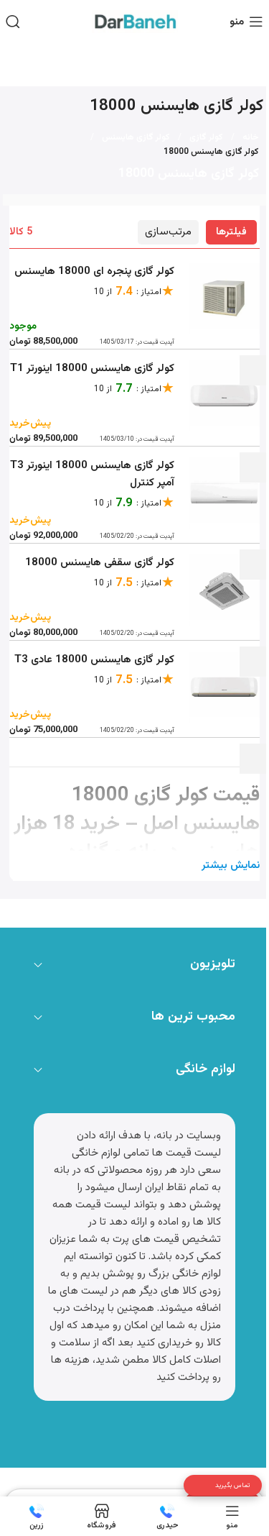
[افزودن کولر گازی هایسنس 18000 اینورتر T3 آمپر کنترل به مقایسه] (254, 564)
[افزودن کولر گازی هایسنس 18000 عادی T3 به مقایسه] (254, 759)
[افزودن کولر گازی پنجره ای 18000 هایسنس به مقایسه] (254, 370)
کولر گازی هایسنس (136, 137)
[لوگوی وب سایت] (135, 22)
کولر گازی (206, 137)
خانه (250, 137)
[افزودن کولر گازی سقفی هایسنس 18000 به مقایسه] (254, 661)
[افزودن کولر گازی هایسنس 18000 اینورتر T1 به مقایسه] (254, 467)
